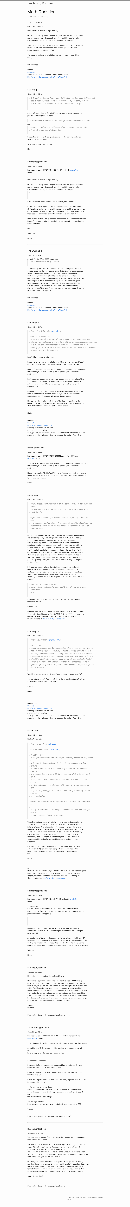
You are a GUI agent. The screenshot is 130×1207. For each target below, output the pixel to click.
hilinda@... (31, 423)
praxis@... (31, 72)
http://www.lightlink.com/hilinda (39, 425)
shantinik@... (54, 640)
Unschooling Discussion (40, 3)
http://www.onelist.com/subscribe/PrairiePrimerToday (47, 77)
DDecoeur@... (32, 1038)
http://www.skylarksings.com (53, 619)
